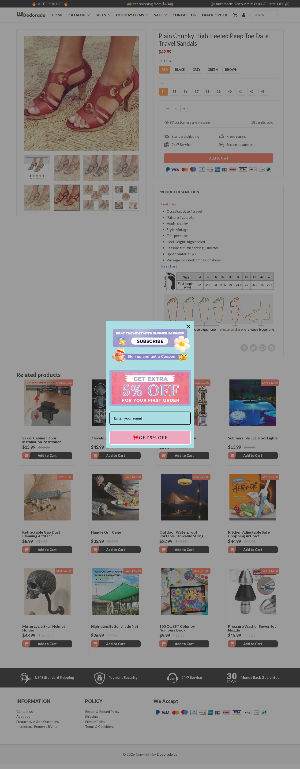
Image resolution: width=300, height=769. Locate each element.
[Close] (188, 326)
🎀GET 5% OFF (150, 437)
